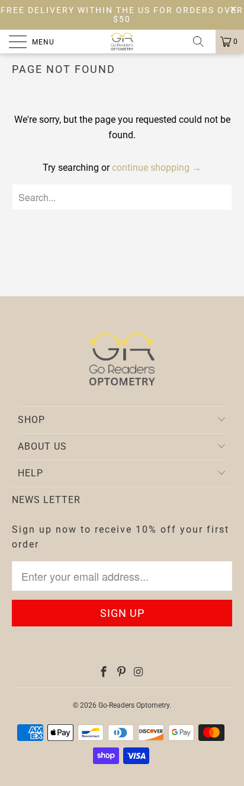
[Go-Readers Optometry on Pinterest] (121, 673)
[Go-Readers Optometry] (122, 41)
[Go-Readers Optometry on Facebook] (104, 673)
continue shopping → (156, 167)
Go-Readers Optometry (133, 705)
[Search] (202, 41)
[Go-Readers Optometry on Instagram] (138, 673)
